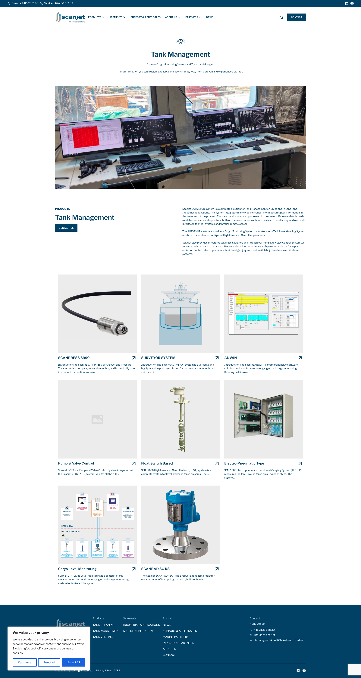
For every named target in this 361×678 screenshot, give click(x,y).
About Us (169, 648)
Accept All (73, 662)
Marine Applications (138, 630)
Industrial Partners (178, 642)
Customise (24, 662)
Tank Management (106, 630)
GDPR (117, 670)
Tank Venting (103, 636)
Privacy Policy (103, 670)
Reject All (49, 662)
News (209, 17)
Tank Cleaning (104, 624)
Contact (296, 17)
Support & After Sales (146, 17)
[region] (49, 648)
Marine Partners (176, 636)
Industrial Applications (141, 624)
